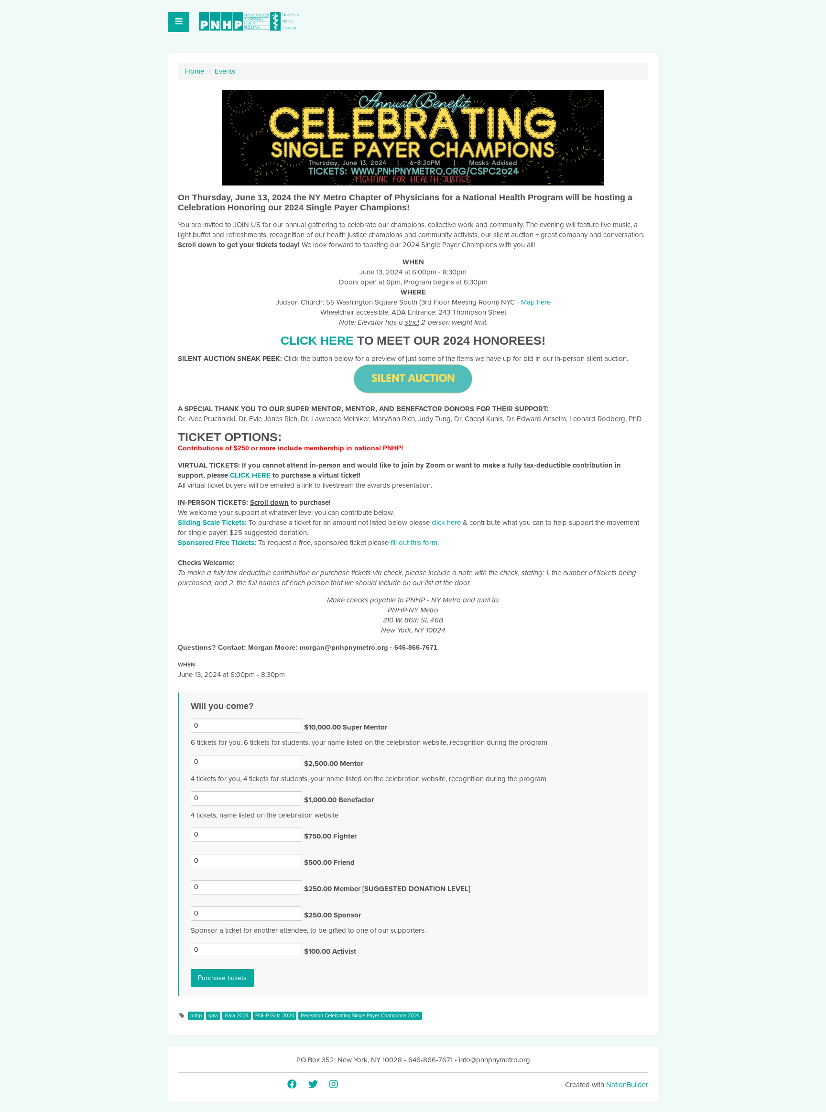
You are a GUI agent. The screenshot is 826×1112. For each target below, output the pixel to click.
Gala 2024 (237, 1016)
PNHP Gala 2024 (274, 1016)
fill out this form (414, 542)
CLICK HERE (317, 340)
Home (194, 71)
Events (225, 71)
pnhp (196, 1016)
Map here (536, 302)
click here (446, 522)
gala (213, 1016)
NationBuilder (627, 1084)
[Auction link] (413, 379)
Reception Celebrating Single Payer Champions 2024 (360, 1016)
